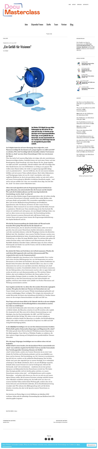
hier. (92, 123)
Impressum (79, 4)
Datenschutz (85, 4)
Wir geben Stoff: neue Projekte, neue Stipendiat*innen (88, 82)
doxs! (6, 50)
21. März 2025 (85, 74)
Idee (26, 24)
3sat (90, 44)
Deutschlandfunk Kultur (83, 45)
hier (39, 396)
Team (56, 24)
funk (43, 127)
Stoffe (48, 24)
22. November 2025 (86, 68)
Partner (64, 24)
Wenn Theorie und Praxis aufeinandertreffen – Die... (88, 76)
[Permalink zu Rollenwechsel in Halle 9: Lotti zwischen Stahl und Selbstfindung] (79, 89)
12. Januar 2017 (13, 43)
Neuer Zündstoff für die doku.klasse (60, 421)
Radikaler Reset (9, 421)
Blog (71, 24)
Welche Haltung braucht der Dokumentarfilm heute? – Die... (88, 64)
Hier (78, 113)
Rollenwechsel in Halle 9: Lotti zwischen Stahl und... (88, 89)
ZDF (87, 44)
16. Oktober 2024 (85, 87)
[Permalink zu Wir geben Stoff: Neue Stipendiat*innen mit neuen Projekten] (79, 70)
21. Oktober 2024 (85, 80)
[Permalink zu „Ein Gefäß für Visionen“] (28, 123)
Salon (5, 38)
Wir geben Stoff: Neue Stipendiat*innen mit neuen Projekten (87, 71)
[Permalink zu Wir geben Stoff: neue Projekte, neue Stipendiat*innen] (79, 82)
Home (70, 4)
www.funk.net (39, 291)
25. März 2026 (85, 62)
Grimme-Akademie (82, 47)
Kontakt (74, 4)
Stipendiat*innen (37, 24)
